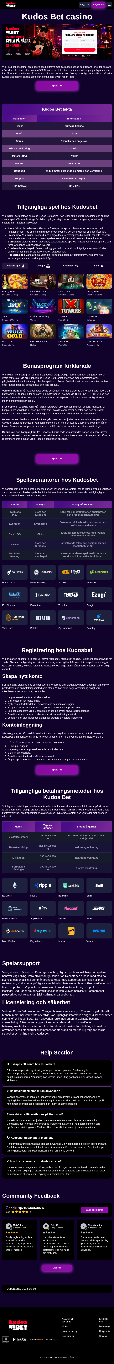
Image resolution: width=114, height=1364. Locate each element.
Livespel (40, 265)
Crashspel (68, 265)
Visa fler (57, 1268)
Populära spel (13, 265)
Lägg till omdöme (94, 1210)
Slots (96, 265)
